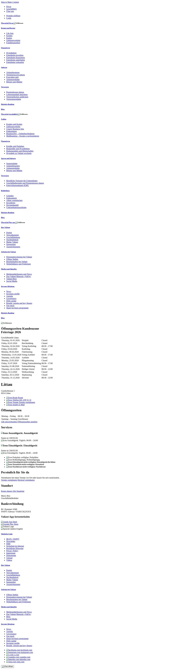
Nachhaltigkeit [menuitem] (12, 240)
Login (8, 18)
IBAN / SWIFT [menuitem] (12, 539)
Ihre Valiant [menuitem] (5, 227)
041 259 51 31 (25, 400)
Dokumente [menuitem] (11, 555)
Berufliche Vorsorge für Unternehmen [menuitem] (21, 181)
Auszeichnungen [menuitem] (13, 247)
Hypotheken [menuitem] (11, 53)
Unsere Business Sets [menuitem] (15, 129)
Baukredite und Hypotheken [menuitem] (18, 149)
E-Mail (21, 405)
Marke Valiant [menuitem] (12, 242)
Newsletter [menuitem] (10, 541)
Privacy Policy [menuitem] (12, 551)
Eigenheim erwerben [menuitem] (14, 55)
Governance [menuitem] (11, 298)
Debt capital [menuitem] (11, 301)
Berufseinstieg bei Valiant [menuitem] (16, 261)
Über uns (10, 11)
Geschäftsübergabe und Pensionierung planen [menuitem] (25, 183)
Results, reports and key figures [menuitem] (19, 303)
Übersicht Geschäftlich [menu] (9, 114)
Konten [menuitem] (9, 36)
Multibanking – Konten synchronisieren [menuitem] (22, 136)
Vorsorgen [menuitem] (5, 87)
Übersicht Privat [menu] (7, 23)
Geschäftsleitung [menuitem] (13, 237)
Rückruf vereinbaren (26, 480)
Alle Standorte (18, 491)
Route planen (6, 491)
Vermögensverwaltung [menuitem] (15, 75)
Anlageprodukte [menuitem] (13, 79)
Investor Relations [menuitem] (7, 286)
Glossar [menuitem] (9, 558)
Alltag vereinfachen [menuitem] (14, 200)
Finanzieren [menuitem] (5, 48)
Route (20, 398)
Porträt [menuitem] (9, 233)
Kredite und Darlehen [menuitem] (15, 146)
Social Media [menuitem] (11, 281)
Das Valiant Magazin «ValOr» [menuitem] (18, 276)
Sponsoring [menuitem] (11, 244)
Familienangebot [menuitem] (13, 43)
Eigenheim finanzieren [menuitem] (15, 57)
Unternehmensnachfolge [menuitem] (16, 207)
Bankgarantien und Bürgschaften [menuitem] (19, 151)
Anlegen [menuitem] (4, 67)
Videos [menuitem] (9, 560)
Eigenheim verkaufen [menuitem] (15, 62)
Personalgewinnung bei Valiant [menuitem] (19, 257)
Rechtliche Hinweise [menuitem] (14, 548)
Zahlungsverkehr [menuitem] (13, 40)
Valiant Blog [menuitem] (11, 279)
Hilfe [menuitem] (8, 544)
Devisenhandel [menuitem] (12, 205)
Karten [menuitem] (9, 38)
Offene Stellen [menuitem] (12, 259)
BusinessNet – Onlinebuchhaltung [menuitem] (20, 134)
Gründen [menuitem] (10, 196)
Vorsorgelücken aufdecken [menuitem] (17, 97)
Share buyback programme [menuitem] (17, 308)
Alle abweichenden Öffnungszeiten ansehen (19, 422)
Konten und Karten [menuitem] (8, 28)
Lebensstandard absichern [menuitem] (17, 94)
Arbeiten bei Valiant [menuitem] (8, 252)
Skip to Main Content (10, 2)
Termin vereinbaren (26, 402)
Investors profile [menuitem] (13, 294)
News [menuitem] (8, 291)
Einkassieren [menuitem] (11, 131)
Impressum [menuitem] (10, 553)
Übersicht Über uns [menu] (8, 222)
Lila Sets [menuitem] (9, 33)
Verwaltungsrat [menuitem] (12, 235)
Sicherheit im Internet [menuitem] (15, 546)
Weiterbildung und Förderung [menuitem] (18, 264)
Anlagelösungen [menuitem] (13, 166)
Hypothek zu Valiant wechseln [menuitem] (18, 153)
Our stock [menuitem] (10, 305)
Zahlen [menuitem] (3, 119)
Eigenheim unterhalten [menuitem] (15, 60)
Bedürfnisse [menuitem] (5, 191)
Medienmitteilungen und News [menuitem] (19, 274)
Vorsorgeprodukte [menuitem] (13, 99)
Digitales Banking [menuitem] (7, 104)
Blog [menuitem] (3, 109)
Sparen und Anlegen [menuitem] (8, 158)
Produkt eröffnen (13, 16)
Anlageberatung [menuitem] (12, 72)
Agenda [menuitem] (9, 296)
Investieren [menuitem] (10, 203)
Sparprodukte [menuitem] (11, 163)
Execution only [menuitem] (12, 77)
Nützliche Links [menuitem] (7, 534)
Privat (8, 6)
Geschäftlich (11, 9)
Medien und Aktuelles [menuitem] (9, 269)
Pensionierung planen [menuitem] (15, 92)
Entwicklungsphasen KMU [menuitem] (17, 185)
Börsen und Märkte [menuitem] (14, 82)
